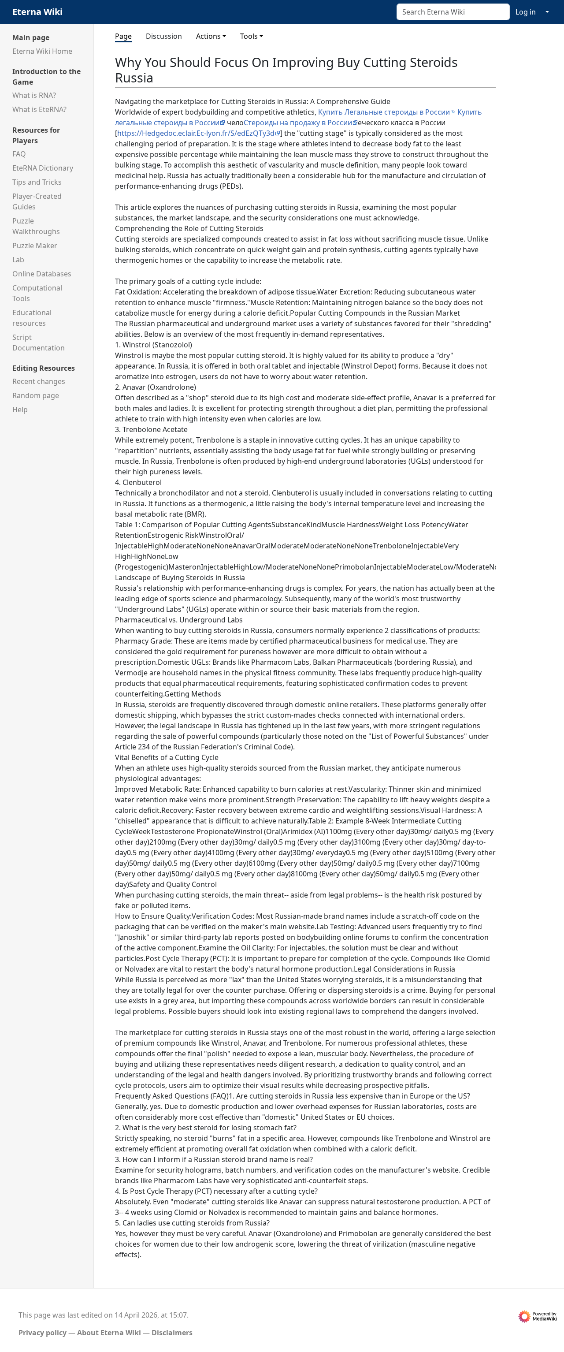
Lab (18, 259)
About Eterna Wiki (109, 1332)
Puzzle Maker (34, 245)
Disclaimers (172, 1332)
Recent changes (38, 381)
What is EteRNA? (39, 109)
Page (123, 36)
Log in (526, 12)
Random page (35, 395)
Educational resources (32, 318)
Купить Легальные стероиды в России (384, 112)
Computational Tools (37, 293)
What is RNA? (34, 95)
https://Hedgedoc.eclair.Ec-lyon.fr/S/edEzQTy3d (196, 133)
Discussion (164, 36)
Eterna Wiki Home (42, 51)
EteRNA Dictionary (42, 168)
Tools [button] (249, 36)
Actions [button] (208, 36)
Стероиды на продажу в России (298, 122)
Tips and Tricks (37, 182)
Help (20, 409)
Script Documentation (38, 342)
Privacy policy (43, 1332)
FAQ (19, 154)
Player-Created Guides (37, 201)
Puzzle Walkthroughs (36, 226)
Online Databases (41, 274)
